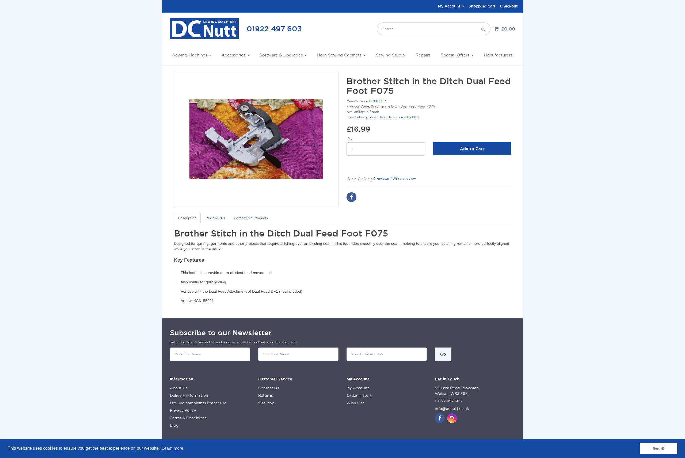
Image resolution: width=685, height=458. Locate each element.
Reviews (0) (215, 218)
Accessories (234, 55)
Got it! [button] (658, 448)
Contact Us (268, 388)
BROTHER (377, 101)
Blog (174, 425)
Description (187, 218)
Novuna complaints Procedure (198, 403)
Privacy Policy (183, 410)
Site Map (266, 403)
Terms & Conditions (188, 418)
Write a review (404, 178)
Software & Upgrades (282, 55)
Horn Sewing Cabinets (340, 55)
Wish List (355, 403)
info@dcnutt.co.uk (452, 408)
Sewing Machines (190, 55)
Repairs (423, 55)
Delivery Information (189, 395)
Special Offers (456, 55)
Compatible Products (251, 218)
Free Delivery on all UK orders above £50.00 (383, 117)
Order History (359, 395)
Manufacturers (498, 55)
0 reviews (381, 178)
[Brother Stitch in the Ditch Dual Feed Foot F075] (256, 139)
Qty (349, 138)
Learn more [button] (172, 448)
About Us (179, 388)
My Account (358, 388)
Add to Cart (472, 148)
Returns (265, 395)
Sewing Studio (390, 55)
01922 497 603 (274, 28)
